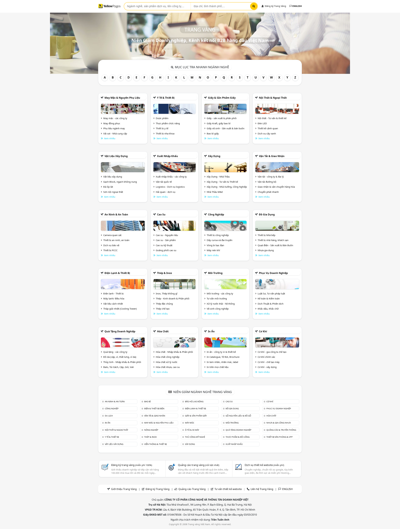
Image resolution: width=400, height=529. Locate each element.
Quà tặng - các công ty (115, 351)
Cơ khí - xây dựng (267, 367)
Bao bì (147, 401)
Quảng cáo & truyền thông (281, 429)
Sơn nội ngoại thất (113, 191)
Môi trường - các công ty (220, 293)
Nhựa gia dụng (266, 250)
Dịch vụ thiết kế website (264, 465)
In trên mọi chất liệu (217, 367)
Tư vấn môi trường (217, 298)
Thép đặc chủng (164, 303)
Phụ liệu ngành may (114, 128)
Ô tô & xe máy (192, 429)
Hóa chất (163, 331)
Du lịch (109, 415)
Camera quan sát (112, 235)
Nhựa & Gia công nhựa (278, 422)
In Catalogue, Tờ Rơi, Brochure (223, 356)
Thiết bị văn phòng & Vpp (279, 437)
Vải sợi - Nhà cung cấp (115, 133)
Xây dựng (214, 156)
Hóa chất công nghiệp (167, 356)
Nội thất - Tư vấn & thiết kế (272, 118)
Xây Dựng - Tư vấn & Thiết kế (222, 181)
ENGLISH (297, 6)
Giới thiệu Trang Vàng (124, 489)
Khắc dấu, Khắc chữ (268, 308)
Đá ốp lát (108, 186)
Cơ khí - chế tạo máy (269, 362)
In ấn (211, 331)
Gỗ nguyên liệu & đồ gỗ (238, 415)
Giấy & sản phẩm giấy (222, 97)
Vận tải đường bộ (267, 181)
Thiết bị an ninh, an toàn (116, 240)
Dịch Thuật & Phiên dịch (270, 303)
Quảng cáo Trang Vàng (192, 489)
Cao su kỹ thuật (164, 245)
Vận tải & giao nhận (272, 156)
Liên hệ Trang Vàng (262, 489)
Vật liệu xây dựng (116, 156)
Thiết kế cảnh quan (268, 128)
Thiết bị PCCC (110, 250)
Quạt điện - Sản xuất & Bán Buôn (275, 245)
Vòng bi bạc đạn (215, 245)
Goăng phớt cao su (166, 250)
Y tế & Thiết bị (166, 97)
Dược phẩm (162, 118)
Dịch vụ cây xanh (267, 133)
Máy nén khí (213, 250)
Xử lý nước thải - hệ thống (221, 303)
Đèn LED (262, 123)
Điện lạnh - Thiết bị (113, 293)
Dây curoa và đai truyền (219, 240)
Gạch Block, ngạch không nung (120, 181)
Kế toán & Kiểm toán (269, 298)
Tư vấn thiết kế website (228, 489)
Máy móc (189, 422)
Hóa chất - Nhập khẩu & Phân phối (174, 351)
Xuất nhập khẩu (167, 156)
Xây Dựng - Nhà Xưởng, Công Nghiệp (227, 186)
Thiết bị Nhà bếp (266, 235)
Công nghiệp (216, 214)
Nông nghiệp (151, 429)
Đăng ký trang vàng (131, 465)
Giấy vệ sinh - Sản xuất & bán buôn (225, 128)
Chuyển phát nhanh (268, 191)
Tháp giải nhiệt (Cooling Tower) (120, 308)
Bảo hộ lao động (194, 401)
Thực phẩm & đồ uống (238, 437)
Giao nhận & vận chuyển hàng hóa (276, 186)
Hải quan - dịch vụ (165, 191)
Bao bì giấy (213, 133)
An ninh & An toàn (116, 214)
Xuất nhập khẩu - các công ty (171, 176)
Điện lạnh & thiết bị (117, 273)
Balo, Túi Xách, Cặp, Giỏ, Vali (118, 367)
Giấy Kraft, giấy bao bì (218, 123)
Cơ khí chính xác (266, 356)
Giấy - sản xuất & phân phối (222, 118)
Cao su (161, 214)
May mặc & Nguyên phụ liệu (122, 97)
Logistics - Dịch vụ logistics (170, 186)
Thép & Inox (164, 273)
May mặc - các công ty (115, 118)
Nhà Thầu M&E (215, 191)
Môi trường (215, 273)
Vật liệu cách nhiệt (113, 303)
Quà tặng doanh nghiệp (120, 331)
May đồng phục (111, 123)
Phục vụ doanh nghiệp (273, 273)
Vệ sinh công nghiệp (218, 308)
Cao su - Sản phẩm (166, 240)
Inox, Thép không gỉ (166, 293)
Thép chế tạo (163, 308)
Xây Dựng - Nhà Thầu (218, 176)
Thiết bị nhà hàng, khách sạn (273, 240)
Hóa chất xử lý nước (166, 362)
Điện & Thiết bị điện (154, 408)
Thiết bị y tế (162, 128)
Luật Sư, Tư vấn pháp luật (271, 293)
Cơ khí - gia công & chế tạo (272, 351)
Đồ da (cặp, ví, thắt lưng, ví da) (119, 356)
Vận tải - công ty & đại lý (271, 176)
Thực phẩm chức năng (168, 123)
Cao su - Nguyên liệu (167, 235)
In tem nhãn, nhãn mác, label (222, 362)
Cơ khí (263, 331)
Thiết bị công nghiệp (218, 235)
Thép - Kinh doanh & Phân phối (172, 298)
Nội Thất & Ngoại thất (273, 97)
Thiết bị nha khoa (165, 133)
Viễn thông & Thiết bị (155, 444)
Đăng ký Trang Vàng (275, 6)
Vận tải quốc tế (164, 181)
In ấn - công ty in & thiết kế (221, 351)
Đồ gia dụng (267, 214)
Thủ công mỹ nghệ (195, 437)
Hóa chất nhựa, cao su (168, 367)
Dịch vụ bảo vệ (111, 245)
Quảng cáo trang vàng (198, 465)
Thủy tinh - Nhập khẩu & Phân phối (122, 362)
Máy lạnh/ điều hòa (113, 298)
